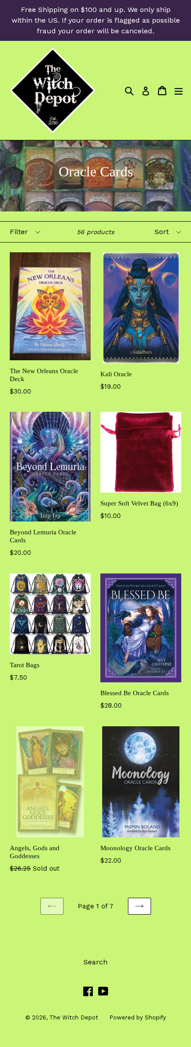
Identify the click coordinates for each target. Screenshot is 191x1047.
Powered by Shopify (137, 1017)
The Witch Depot (73, 1017)
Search (95, 962)
